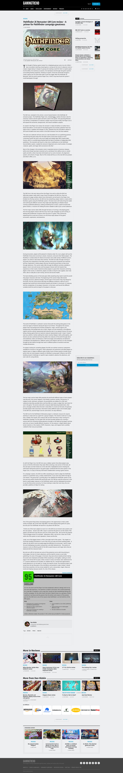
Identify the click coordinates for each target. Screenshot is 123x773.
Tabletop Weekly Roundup (68, 693)
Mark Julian (26, 699)
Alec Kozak (78, 24)
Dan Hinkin (27, 27)
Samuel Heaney (86, 669)
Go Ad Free (65, 13)
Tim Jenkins (26, 670)
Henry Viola (79, 62)
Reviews (25, 19)
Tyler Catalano (47, 672)
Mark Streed (52, 750)
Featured (82, 18)
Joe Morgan (79, 49)
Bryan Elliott (79, 31)
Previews (25, 693)
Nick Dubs (78, 40)
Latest (77, 18)
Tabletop (39, 630)
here (54, 117)
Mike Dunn (34, 747)
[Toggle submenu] (29, 8)
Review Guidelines (67, 572)
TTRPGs (33, 630)
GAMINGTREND (29, 771)
